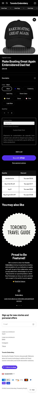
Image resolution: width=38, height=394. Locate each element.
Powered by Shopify (22, 388)
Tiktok (4, 346)
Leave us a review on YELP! (8, 333)
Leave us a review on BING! (8, 338)
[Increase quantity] (11, 113)
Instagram (5, 343)
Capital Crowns (6, 57)
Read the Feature (20, 281)
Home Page (15, 8)
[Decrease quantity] (4, 113)
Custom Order (8, 120)
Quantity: (5, 109)
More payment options (19, 163)
